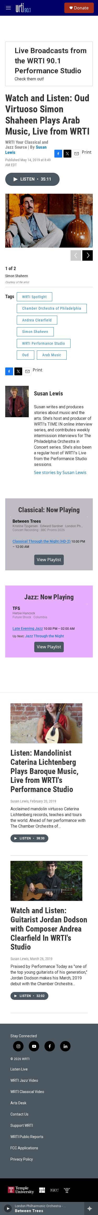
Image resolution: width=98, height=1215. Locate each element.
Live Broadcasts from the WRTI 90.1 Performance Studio (51, 60)
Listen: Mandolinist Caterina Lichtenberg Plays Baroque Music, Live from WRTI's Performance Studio (44, 771)
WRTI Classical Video (27, 1092)
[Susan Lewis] (17, 401)
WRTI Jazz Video (24, 1081)
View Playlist (49, 559)
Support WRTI (21, 1126)
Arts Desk (18, 1103)
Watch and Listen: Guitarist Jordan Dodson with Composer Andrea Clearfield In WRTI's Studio (48, 928)
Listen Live (19, 1069)
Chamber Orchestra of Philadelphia (51, 308)
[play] (8, 1208)
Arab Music (51, 355)
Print (86, 152)
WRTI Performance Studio (43, 343)
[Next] (87, 255)
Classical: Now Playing (49, 510)
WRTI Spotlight (34, 297)
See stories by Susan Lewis (60, 472)
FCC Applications (24, 1148)
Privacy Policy (21, 1159)
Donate (81, 7)
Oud (25, 355)
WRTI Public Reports (26, 1137)
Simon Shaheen (35, 332)
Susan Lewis (48, 393)
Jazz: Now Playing (49, 597)
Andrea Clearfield (37, 320)
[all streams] (91, 1208)
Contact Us (19, 1114)
